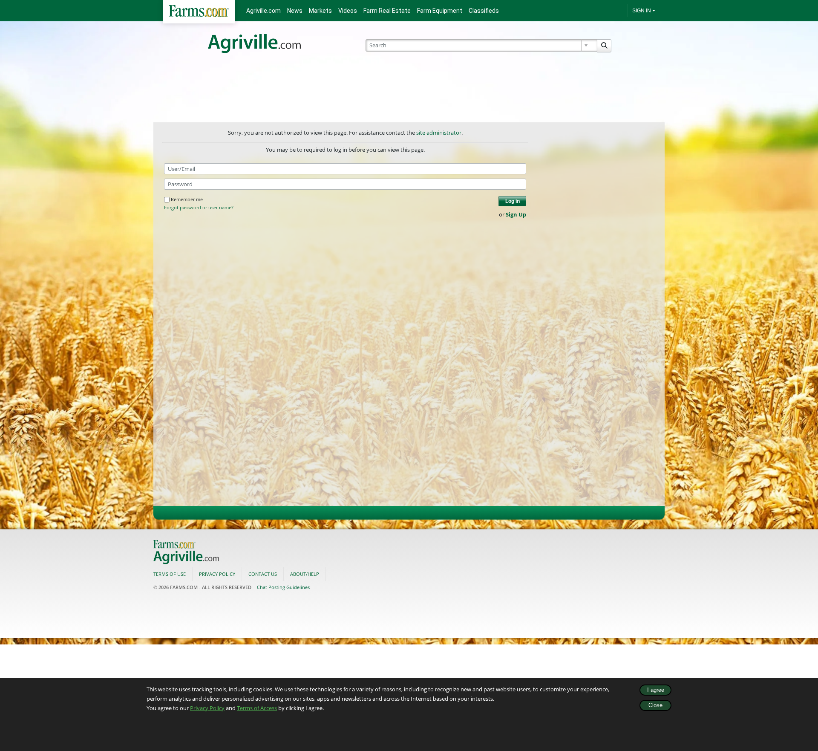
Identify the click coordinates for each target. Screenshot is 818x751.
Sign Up (516, 214)
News (294, 10)
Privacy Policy (207, 708)
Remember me (187, 199)
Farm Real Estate (387, 10)
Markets (320, 10)
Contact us (262, 574)
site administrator (438, 132)
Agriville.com (263, 10)
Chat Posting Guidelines (283, 587)
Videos (347, 10)
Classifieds (484, 10)
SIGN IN (641, 11)
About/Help (304, 574)
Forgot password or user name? (198, 208)
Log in (512, 201)
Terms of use (169, 574)
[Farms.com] (199, 11)
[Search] (604, 45)
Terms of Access (257, 708)
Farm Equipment (439, 10)
